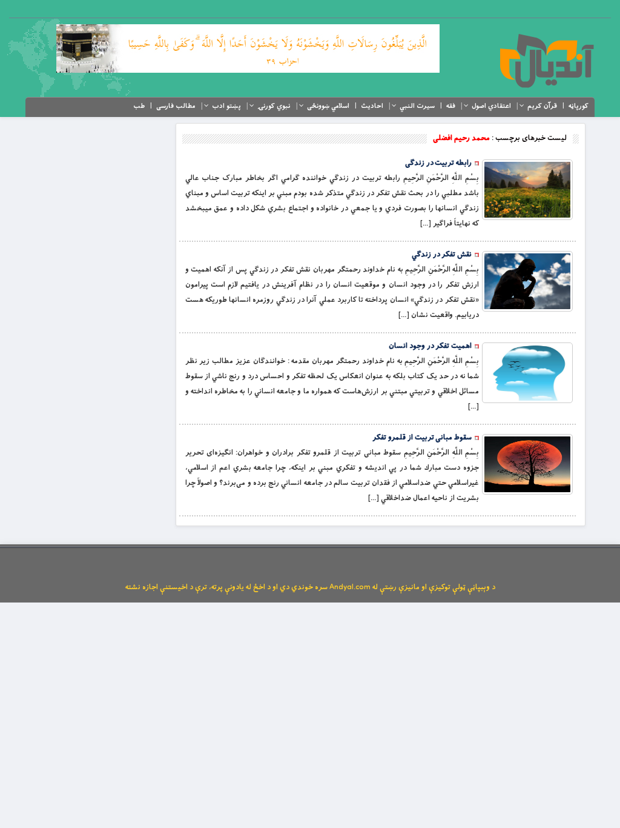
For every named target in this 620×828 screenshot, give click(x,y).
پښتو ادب (226, 106)
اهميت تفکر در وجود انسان (430, 346)
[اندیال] (546, 60)
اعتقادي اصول (491, 106)
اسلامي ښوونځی (328, 106)
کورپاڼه (579, 106)
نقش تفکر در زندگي (442, 254)
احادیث (372, 106)
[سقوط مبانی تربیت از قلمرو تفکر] (527, 464)
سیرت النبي (417, 106)
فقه (450, 106)
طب (139, 106)
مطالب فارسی (176, 106)
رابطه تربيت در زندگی (438, 163)
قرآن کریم (542, 106)
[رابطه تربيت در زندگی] (527, 189)
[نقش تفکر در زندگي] (527, 281)
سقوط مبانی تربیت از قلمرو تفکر (422, 437)
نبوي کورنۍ (274, 106)
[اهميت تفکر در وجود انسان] (527, 373)
